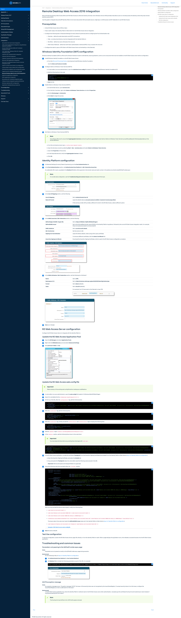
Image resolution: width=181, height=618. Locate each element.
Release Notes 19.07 (6, 15)
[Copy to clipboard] (152, 75)
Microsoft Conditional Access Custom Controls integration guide (13, 63)
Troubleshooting (5, 90)
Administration (5, 37)
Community (165, 2)
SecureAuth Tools (5, 93)
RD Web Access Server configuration (166, 14)
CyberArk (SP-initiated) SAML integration (11, 54)
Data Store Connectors (7, 21)
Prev (34, 610)
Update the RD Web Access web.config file (168, 18)
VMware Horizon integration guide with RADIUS (13, 81)
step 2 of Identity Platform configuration (68, 555)
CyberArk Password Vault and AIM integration (12, 58)
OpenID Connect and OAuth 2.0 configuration (12, 65)
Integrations (4, 40)
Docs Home (145, 2)
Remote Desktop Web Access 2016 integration (13, 73)
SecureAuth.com (155, 2)
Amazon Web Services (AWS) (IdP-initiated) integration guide (12, 49)
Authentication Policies (7, 32)
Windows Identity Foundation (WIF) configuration (168, 10)
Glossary (3, 96)
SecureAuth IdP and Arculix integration (11, 43)
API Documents (5, 23)
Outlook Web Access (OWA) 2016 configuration (13, 67)
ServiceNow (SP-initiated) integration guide (12, 79)
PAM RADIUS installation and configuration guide (13, 69)
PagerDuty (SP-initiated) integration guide (12, 71)
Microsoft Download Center (60, 61)
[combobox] (15, 9)
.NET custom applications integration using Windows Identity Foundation (14, 45)
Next (152, 610)
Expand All (4, 12)
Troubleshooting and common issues (166, 22)
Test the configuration (163, 20)
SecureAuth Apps (5, 26)
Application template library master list (11, 85)
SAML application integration (9, 77)
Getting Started (5, 18)
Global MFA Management (7, 29)
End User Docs (4, 101)
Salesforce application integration (10, 75)
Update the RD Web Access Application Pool (168, 16)
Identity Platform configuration (164, 12)
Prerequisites (160, 8)
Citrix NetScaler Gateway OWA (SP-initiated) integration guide (12, 52)
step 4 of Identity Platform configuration (137, 455)
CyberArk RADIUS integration (9, 56)
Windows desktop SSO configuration (10, 83)
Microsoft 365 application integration (10, 60)
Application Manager (6, 35)
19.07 (43, 7)
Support (3, 98)
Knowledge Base (5, 87)
